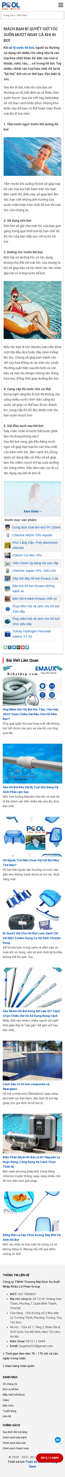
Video (6, 1400)
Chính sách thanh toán (16, 1448)
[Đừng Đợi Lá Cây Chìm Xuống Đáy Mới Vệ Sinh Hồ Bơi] (32, 1211)
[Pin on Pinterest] (23, 647)
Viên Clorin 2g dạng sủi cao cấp (35, 563)
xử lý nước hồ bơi (21, 47)
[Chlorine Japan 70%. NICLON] (7, 571)
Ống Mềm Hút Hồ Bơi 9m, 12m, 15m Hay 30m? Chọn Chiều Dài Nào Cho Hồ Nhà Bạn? (30, 714)
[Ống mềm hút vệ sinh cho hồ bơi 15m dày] (7, 609)
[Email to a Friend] (18, 647)
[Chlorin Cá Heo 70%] (7, 555)
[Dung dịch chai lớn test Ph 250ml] (7, 527)
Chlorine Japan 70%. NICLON (34, 571)
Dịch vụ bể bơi (11, 1389)
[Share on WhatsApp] (5, 647)
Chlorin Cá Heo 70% (27, 555)
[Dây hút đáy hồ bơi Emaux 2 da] (7, 579)
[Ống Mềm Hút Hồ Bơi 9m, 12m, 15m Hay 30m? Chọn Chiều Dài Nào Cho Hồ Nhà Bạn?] (32, 686)
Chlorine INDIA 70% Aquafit (32, 535)
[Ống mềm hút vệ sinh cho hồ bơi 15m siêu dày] (7, 621)
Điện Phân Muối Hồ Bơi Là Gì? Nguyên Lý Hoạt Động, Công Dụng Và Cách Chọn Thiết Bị (31, 1161)
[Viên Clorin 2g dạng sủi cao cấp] (7, 563)
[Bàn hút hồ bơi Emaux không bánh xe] (7, 589)
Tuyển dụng (9, 1411)
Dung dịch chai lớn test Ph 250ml (36, 527)
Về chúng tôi (10, 1384)
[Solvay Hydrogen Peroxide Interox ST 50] (7, 634)
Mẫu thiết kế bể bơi (14, 1394)
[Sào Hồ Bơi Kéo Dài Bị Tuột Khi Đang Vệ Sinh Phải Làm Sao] (32, 764)
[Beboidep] (11, 6)
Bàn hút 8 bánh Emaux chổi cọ (34, 598)
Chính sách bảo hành (15, 1437)
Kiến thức (8, 1405)
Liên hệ (7, 1416)
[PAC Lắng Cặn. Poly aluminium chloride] (7, 545)
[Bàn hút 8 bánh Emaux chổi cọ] (7, 599)
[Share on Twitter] (14, 647)
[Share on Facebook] (10, 647)
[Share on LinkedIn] (27, 647)
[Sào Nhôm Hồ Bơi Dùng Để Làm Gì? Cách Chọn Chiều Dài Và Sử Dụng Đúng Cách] (32, 987)
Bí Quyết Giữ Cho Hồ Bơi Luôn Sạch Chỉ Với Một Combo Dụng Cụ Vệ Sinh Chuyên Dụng (32, 938)
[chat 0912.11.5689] (57, 1439)
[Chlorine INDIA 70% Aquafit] (7, 535)
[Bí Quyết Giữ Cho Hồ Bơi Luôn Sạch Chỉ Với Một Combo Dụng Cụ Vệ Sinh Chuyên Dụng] (32, 910)
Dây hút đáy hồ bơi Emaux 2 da (35, 578)
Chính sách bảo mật (14, 1442)
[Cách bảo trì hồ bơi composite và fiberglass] (32, 1061)
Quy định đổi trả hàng (15, 1432)
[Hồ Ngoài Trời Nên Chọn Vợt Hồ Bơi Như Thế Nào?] (32, 837)
